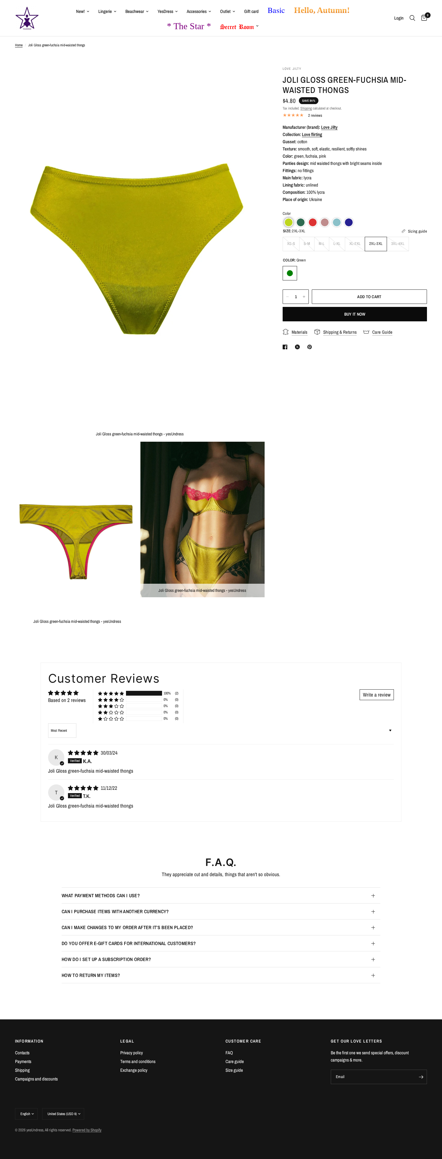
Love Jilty (329, 127)
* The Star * (189, 26)
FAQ (229, 1052)
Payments (23, 1061)
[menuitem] (83, 11)
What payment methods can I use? (101, 895)
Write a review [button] (377, 694)
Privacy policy (131, 1052)
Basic (276, 10)
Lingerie (105, 11)
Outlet (225, 11)
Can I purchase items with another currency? (115, 911)
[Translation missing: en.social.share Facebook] (286, 347)
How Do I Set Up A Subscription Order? (106, 959)
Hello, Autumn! (322, 10)
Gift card (251, 11)
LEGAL (127, 1041)
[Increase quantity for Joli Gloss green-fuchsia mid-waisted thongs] (303, 297)
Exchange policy (133, 1070)
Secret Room (237, 25)
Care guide (235, 1061)
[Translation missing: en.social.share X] (298, 347)
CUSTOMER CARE (243, 1041)
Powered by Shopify (86, 1130)
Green (290, 273)
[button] (288, 222)
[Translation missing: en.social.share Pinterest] (311, 347)
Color (287, 213)
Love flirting (312, 134)
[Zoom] (252, 79)
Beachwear (134, 11)
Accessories (197, 11)
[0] (422, 18)
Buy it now (355, 314)
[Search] (412, 18)
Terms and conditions (137, 1061)
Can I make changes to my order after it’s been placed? (127, 927)
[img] (84, 752)
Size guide (234, 1070)
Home (19, 45)
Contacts (22, 1052)
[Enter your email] (421, 1077)
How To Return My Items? (91, 975)
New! (80, 11)
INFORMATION (29, 1041)
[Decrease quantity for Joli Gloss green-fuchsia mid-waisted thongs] (287, 297)
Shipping (306, 108)
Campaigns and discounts (36, 1079)
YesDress (165, 11)
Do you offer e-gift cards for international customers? (129, 943)
